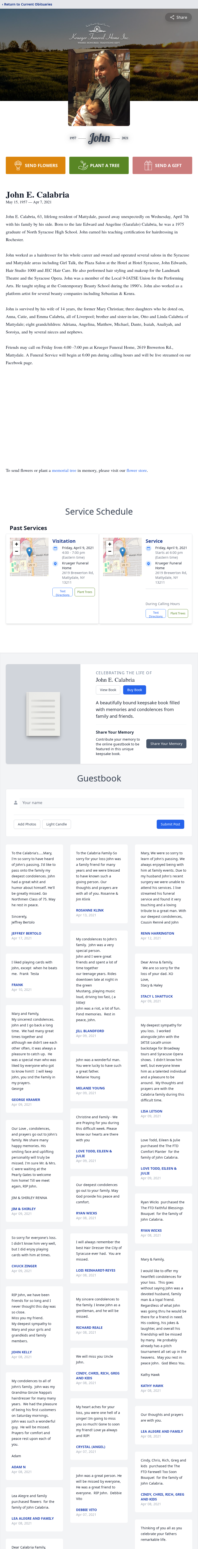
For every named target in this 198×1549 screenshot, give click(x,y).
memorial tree (64, 470)
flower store (137, 470)
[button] (29, 552)
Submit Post (170, 824)
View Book (108, 689)
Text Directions (63, 592)
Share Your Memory (166, 743)
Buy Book (134, 689)
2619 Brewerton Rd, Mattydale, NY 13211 (78, 577)
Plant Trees (84, 592)
